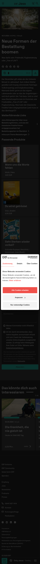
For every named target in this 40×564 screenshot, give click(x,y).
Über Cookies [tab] (32, 263)
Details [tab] (19, 263)
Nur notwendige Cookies (20, 305)
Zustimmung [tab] (7, 263)
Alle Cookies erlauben (20, 290)
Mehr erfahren (15, 280)
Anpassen (19, 297)
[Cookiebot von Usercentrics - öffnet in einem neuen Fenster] (28, 257)
